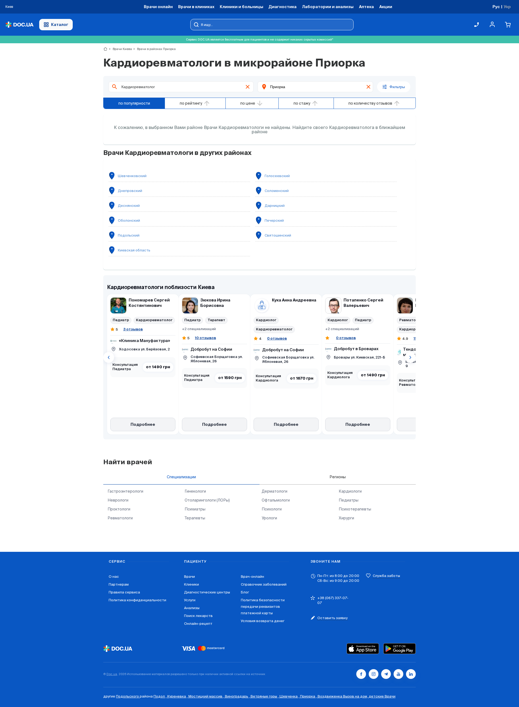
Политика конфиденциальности (137, 600)
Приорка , (309, 696)
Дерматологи (274, 491)
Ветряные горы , (265, 696)
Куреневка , (177, 696)
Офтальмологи (276, 500)
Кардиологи (350, 491)
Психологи (272, 509)
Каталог (59, 24)
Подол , (160, 696)
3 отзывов (133, 329)
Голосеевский (277, 176)
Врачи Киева (120, 49)
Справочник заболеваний (264, 584)
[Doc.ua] (19, 25)
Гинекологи (195, 491)
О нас (114, 577)
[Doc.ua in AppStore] (363, 648)
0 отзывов (277, 338)
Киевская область (134, 250)
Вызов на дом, (356, 696)
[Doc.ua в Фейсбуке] (361, 674)
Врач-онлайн (252, 577)
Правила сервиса (124, 592)
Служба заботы (386, 576)
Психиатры (195, 509)
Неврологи (118, 500)
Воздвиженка (330, 696)
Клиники (191, 584)
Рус (496, 6)
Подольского (128, 696)
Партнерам (119, 584)
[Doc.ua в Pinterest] (411, 674)
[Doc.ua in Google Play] (399, 648)
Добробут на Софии (211, 349)
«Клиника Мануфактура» (144, 341)
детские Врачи (382, 696)
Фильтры (397, 87)
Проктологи (119, 509)
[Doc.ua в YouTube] (398, 674)
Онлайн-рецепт (198, 624)
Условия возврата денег (262, 621)
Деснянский (129, 206)
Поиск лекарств (198, 616)
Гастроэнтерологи (125, 491)
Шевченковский (132, 176)
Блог (245, 592)
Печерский (274, 220)
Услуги (189, 600)
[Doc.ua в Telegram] (386, 674)
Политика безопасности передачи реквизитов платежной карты (263, 606)
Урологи (269, 518)
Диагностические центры (207, 592)
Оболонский (129, 220)
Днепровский (130, 191)
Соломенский (277, 191)
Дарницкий (275, 206)
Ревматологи (120, 518)
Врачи (189, 577)
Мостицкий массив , (206, 696)
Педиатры (348, 500)
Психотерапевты (355, 509)
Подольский (128, 235)
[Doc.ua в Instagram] (373, 674)
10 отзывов (205, 338)
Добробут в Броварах (356, 349)
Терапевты (195, 518)
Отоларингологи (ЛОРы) (207, 500)
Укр (507, 6)
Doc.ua (112, 674)
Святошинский (278, 235)
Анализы (191, 608)
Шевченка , (290, 696)
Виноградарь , (238, 696)
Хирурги (346, 518)
